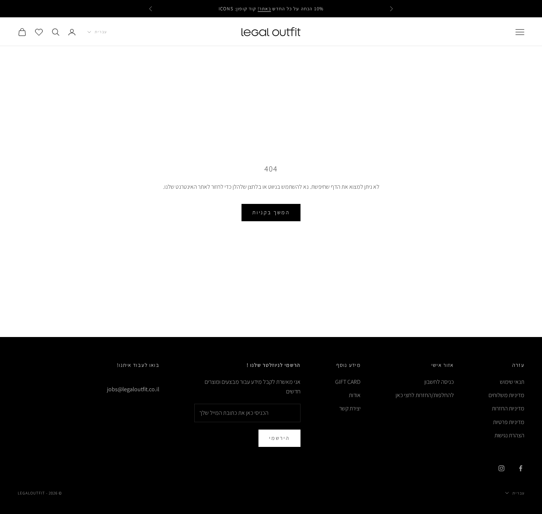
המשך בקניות (271, 212)
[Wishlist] (39, 32)
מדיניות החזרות (508, 408)
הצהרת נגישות (509, 435)
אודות (355, 395)
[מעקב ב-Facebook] (520, 468)
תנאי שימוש (512, 382)
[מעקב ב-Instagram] (501, 468)
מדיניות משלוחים (506, 395)
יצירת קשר (350, 408)
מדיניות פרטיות (508, 422)
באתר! (264, 9)
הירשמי (279, 437)
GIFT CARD (348, 382)
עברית (101, 31)
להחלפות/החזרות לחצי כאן (425, 395)
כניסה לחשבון (439, 382)
